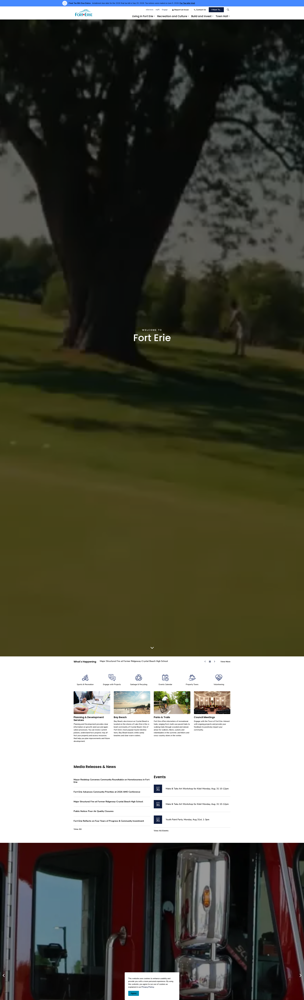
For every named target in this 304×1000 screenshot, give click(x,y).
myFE (158, 10)
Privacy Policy (148, 987)
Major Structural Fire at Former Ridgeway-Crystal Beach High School (108, 801)
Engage (165, 10)
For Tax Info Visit (187, 3)
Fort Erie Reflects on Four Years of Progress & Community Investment (109, 821)
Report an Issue (181, 9)
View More (225, 661)
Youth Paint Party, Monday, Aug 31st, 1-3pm (187, 819)
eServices (149, 10)
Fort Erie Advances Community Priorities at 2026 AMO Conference (132, 661)
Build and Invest (201, 16)
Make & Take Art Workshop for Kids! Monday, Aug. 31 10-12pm (197, 788)
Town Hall (222, 16)
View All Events (161, 830)
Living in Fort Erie (142, 16)
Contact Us (201, 9)
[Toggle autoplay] (209, 661)
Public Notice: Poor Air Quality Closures (94, 811)
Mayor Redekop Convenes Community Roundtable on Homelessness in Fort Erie (112, 781)
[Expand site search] (228, 9)
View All (78, 829)
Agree (133, 993)
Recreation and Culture (172, 16)
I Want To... (216, 9)
